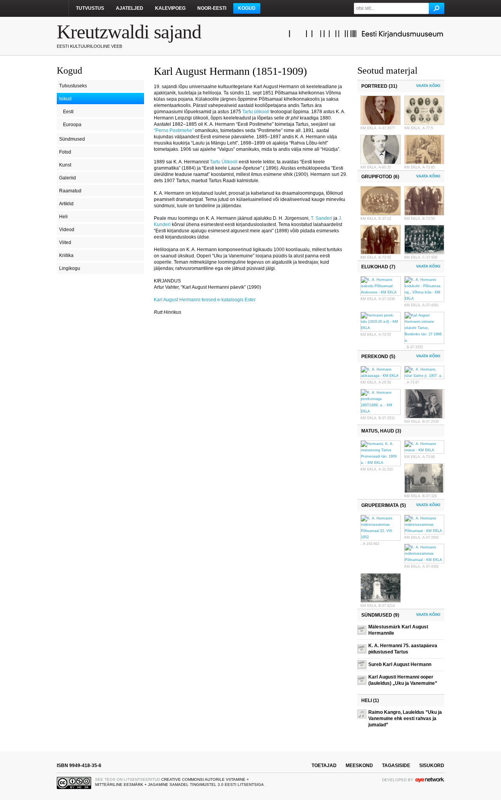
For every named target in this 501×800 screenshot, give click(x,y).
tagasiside (396, 765)
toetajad (324, 765)
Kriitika (66, 255)
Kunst (65, 165)
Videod (66, 229)
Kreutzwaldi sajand (129, 32)
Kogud (247, 8)
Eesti (68, 111)
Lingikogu (69, 268)
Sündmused (72, 139)
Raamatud (70, 191)
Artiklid (66, 203)
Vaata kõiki (428, 85)
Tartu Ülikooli (224, 162)
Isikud (65, 98)
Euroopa (72, 124)
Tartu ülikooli (255, 111)
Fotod (65, 152)
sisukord (431, 765)
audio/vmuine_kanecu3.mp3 (367, 714)
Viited (65, 242)
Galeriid (67, 178)
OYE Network (429, 779)
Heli (63, 216)
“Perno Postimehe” (174, 130)
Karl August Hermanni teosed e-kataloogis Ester (205, 299)
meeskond (359, 765)
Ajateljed (129, 8)
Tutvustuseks (73, 86)
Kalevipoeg (170, 8)
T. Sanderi (321, 218)
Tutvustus (90, 8)
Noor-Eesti (211, 8)
